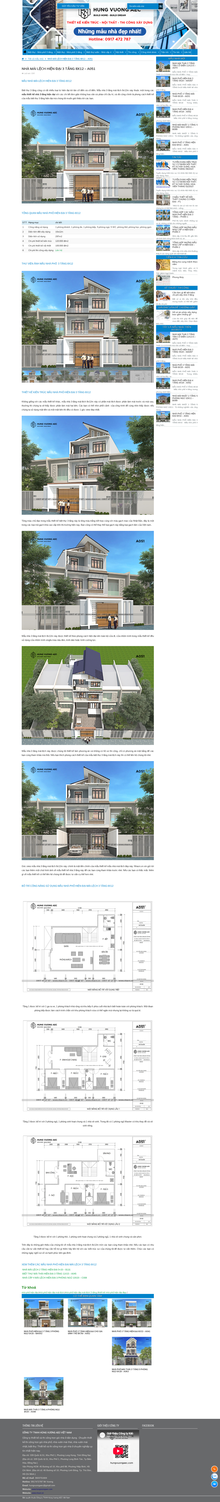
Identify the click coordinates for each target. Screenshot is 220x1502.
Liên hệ (187, 52)
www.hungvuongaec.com (42, 1489)
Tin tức (176, 52)
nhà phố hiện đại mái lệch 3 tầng (81, 1292)
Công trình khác (149, 52)
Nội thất (119, 52)
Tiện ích (165, 52)
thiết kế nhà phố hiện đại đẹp (112, 1292)
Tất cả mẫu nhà (35, 58)
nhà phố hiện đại (30, 1292)
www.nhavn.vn (38, 1493)
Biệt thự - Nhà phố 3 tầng (40, 52)
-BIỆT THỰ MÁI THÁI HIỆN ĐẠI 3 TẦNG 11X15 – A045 (49, 1273)
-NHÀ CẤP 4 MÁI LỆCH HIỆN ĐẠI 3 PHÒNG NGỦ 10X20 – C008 (54, 1277)
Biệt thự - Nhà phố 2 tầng (69, 52)
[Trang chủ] (23, 58)
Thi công (132, 52)
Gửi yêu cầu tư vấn (73, 6)
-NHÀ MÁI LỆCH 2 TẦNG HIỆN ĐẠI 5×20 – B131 (46, 1269)
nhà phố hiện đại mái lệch (52, 1292)
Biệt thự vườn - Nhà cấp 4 (99, 52)
